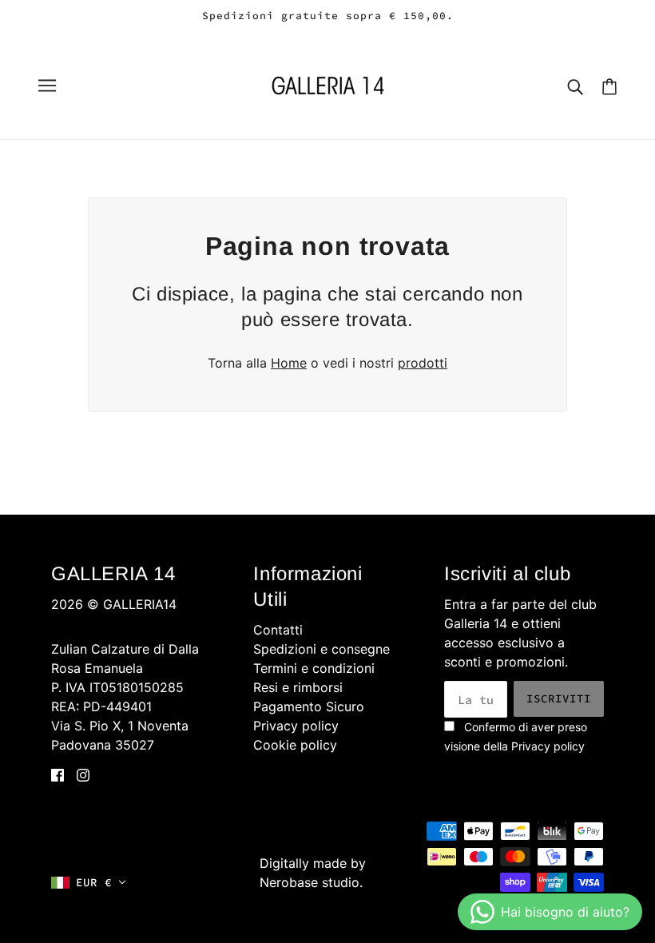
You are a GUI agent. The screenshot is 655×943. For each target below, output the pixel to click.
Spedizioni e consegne (321, 649)
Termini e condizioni (314, 668)
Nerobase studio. (311, 882)
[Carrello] (609, 86)
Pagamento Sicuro (308, 706)
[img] (57, 774)
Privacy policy (296, 726)
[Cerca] (575, 85)
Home (289, 363)
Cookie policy (295, 745)
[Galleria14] (328, 84)
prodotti (422, 363)
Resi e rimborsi (298, 687)
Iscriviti (558, 698)
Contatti (278, 630)
